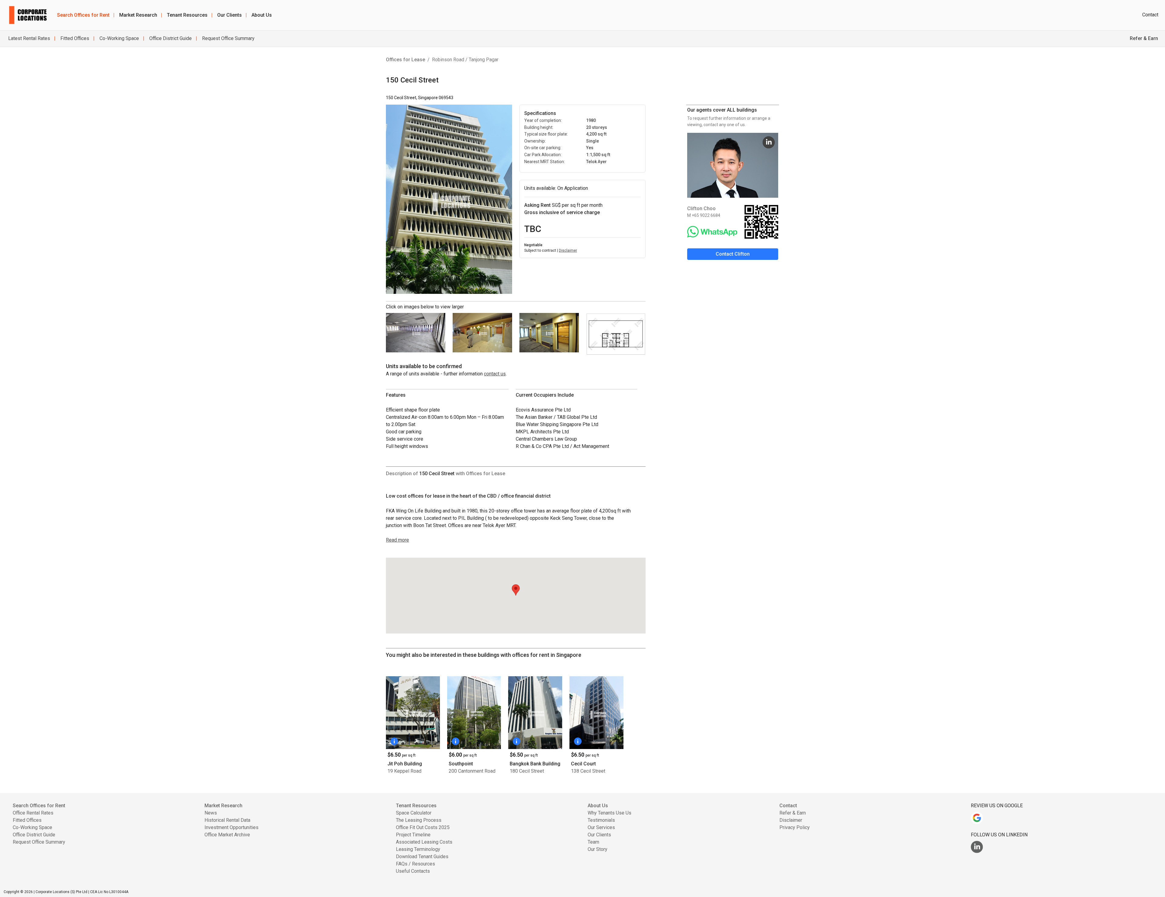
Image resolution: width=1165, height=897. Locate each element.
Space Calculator (413, 813)
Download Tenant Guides (422, 856)
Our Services (601, 827)
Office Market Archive (227, 835)
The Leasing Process (418, 820)
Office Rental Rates (33, 813)
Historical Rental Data (227, 820)
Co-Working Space (118, 38)
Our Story (597, 849)
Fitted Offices (74, 38)
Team (593, 842)
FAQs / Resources (415, 864)
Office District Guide (170, 38)
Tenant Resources (189, 15)
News (210, 813)
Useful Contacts (413, 871)
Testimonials (601, 820)
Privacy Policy (794, 827)
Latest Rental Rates (29, 38)
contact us (495, 374)
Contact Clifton (733, 254)
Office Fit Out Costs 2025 (423, 827)
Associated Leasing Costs (424, 842)
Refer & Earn (792, 813)
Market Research (140, 15)
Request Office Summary (228, 38)
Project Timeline (413, 835)
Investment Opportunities (231, 827)
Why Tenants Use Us (609, 813)
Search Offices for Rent (85, 15)
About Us (262, 15)
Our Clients (232, 15)
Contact (1150, 15)
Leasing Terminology (418, 849)
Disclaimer (568, 250)
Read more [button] (397, 540)
